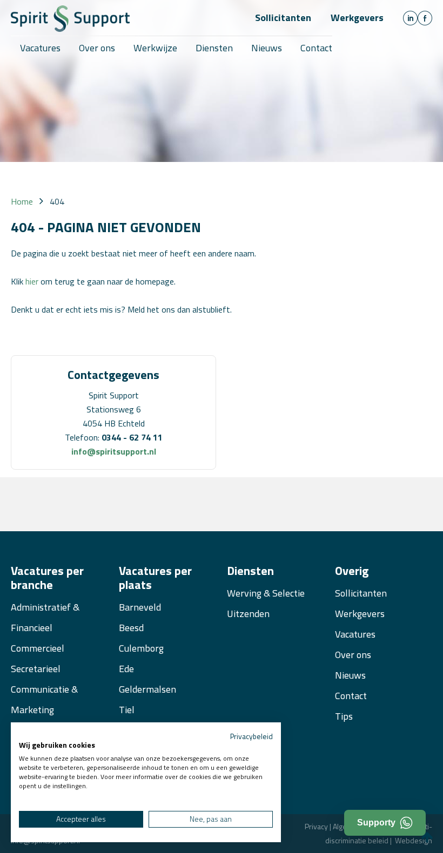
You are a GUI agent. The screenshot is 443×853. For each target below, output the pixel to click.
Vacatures (355, 634)
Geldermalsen (147, 689)
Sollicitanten (283, 17)
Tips (344, 716)
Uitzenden (248, 613)
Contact (351, 695)
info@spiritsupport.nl (113, 451)
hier (31, 281)
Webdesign (413, 840)
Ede (126, 668)
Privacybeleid (251, 736)
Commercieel (37, 648)
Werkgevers (357, 17)
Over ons (353, 654)
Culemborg (141, 648)
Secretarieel (36, 668)
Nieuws (350, 675)
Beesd (131, 627)
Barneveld (140, 607)
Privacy (316, 826)
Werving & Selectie (266, 593)
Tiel (127, 709)
